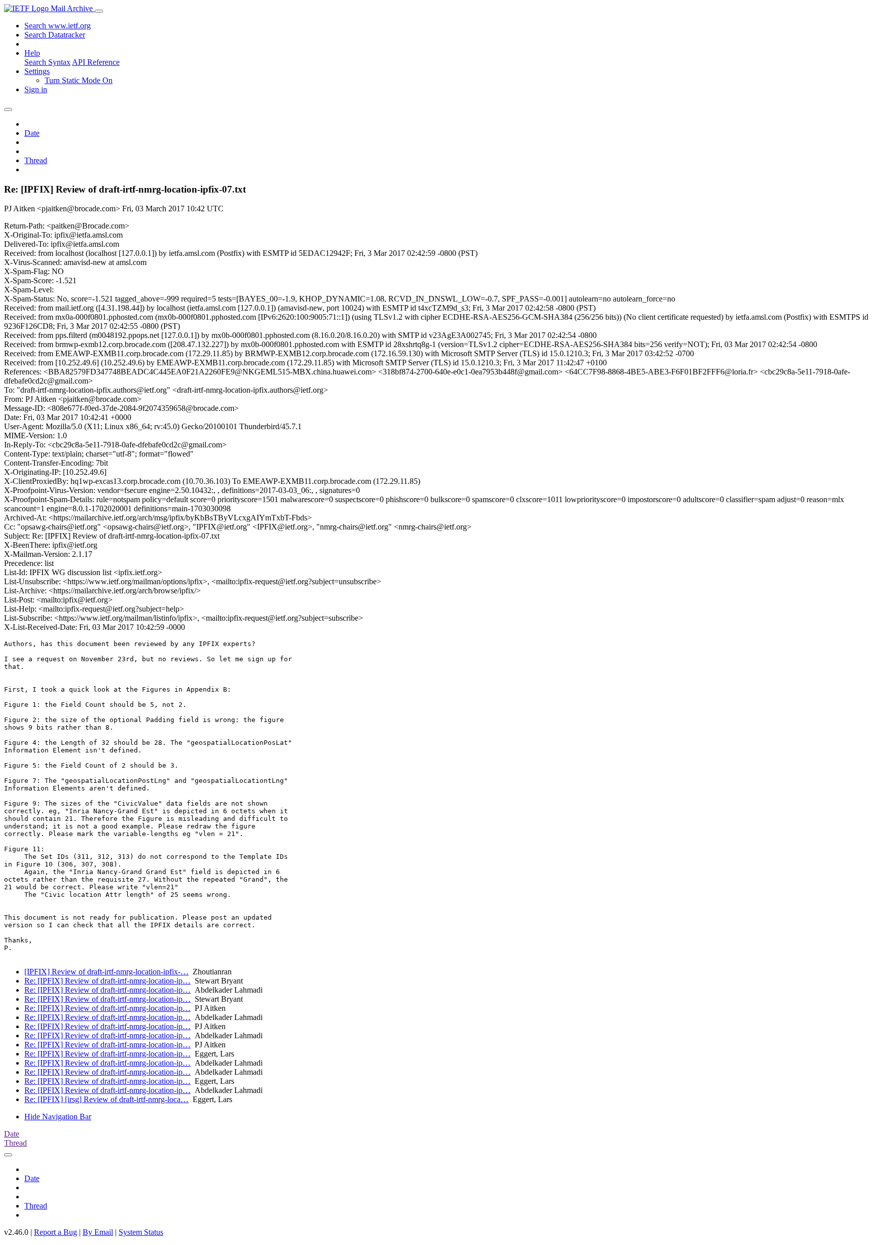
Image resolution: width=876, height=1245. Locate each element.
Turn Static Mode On (79, 80)
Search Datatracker (54, 34)
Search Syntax (47, 62)
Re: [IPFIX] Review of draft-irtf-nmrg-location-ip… (107, 980)
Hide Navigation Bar (57, 1116)
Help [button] (32, 53)
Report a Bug (55, 1232)
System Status (141, 1232)
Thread (35, 160)
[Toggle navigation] (99, 11)
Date (32, 133)
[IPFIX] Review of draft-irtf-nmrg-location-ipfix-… (106, 971)
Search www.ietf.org (57, 25)
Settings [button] (37, 71)
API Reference (96, 62)
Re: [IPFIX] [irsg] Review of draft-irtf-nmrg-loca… (106, 1099)
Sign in (35, 89)
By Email (98, 1232)
